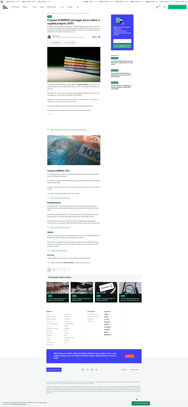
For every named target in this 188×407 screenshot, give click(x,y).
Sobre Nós (107, 311)
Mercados (48, 330)
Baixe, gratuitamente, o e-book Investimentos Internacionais (69, 130)
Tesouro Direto (49, 344)
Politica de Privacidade (20, 404)
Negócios (66, 333)
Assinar (122, 46)
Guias (47, 326)
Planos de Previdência (69, 337)
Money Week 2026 (54, 369)
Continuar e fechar (141, 403)
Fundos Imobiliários (68, 323)
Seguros (66, 342)
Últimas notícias (115, 55)
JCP (73, 86)
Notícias (53, 13)
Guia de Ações (90, 319)
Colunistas (107, 327)
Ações (57, 13)
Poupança (48, 340)
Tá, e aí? (62, 7)
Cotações (107, 329)
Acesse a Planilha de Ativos (59, 250)
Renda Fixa (67, 340)
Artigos (42, 7)
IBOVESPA (66, 326)
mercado (50, 88)
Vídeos (106, 317)
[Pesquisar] (164, 7)
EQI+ (78, 7)
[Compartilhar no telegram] (61, 269)
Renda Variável (49, 342)
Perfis (65, 335)
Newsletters (107, 334)
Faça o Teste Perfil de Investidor (60, 227)
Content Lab (67, 314)
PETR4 (47, 337)
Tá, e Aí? (106, 319)
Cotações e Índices (50, 316)
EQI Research (67, 319)
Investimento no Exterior (52, 328)
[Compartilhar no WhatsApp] (68, 269)
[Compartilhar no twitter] (64, 269)
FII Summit (66, 321)
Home (48, 13)
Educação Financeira (51, 319)
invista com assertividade (82, 262)
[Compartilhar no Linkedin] (53, 269)
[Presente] (158, 7)
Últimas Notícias (15, 7)
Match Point (67, 328)
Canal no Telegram (70, 42)
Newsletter (48, 335)
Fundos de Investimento (52, 323)
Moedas (66, 330)
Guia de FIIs (90, 321)
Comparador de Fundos (92, 314)
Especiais (70, 7)
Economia (66, 316)
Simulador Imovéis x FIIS (92, 316)
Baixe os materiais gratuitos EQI (60, 198)
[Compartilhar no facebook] (57, 269)
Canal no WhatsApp (55, 42)
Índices (106, 332)
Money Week (49, 333)
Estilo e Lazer (49, 321)
